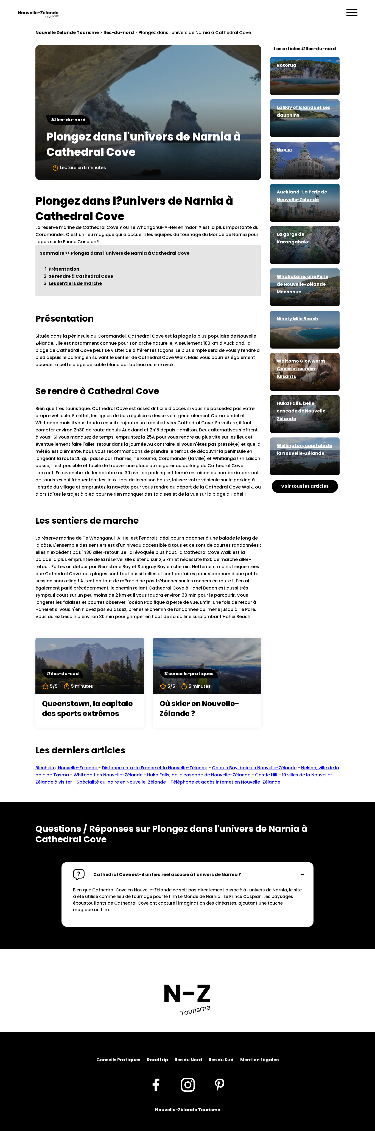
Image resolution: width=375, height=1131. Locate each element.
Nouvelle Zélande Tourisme (67, 32)
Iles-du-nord (118, 32)
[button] (187, 875)
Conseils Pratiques (118, 1060)
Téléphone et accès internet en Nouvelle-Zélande (225, 782)
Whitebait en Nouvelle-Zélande (108, 775)
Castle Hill (266, 775)
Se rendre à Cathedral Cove (81, 276)
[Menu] (351, 13)
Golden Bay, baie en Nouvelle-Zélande (254, 768)
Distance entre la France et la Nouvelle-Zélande (154, 768)
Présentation (64, 269)
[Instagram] (187, 1084)
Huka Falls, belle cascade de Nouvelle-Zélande (198, 775)
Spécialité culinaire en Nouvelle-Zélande (121, 782)
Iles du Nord (188, 1060)
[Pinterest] (219, 1084)
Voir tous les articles (305, 486)
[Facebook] (156, 1084)
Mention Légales (259, 1060)
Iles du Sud (221, 1060)
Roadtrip (157, 1060)
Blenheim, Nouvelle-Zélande (66, 768)
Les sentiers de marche (75, 283)
